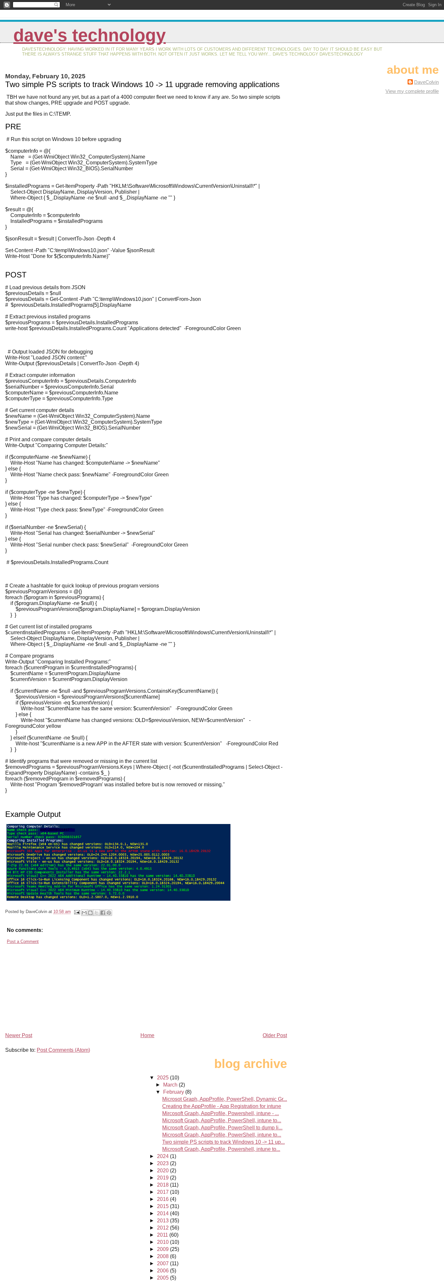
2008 (163, 1256)
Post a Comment (23, 941)
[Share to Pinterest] (109, 912)
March (171, 1085)
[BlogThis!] (90, 912)
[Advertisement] (54, 985)
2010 (163, 1242)
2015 (163, 1206)
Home (147, 1035)
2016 (163, 1199)
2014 (163, 1213)
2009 (163, 1249)
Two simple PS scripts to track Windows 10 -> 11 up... (223, 1142)
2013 (163, 1220)
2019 (163, 1177)
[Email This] (84, 912)
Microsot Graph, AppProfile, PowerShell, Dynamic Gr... (224, 1099)
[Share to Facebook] (102, 912)
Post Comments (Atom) (63, 1050)
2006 (163, 1270)
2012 (163, 1227)
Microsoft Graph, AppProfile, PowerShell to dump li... (222, 1127)
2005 (163, 1278)
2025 (163, 1077)
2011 (163, 1235)
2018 (163, 1185)
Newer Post (18, 1035)
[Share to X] (96, 912)
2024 (163, 1156)
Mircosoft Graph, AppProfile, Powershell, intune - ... (220, 1113)
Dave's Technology (89, 35)
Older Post (275, 1035)
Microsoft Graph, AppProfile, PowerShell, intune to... (221, 1120)
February (174, 1092)
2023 (163, 1163)
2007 (163, 1263)
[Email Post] (76, 911)
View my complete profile (412, 91)
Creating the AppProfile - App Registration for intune (221, 1106)
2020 (163, 1170)
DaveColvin (426, 82)
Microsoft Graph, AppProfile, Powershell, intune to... (221, 1149)
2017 (163, 1192)
